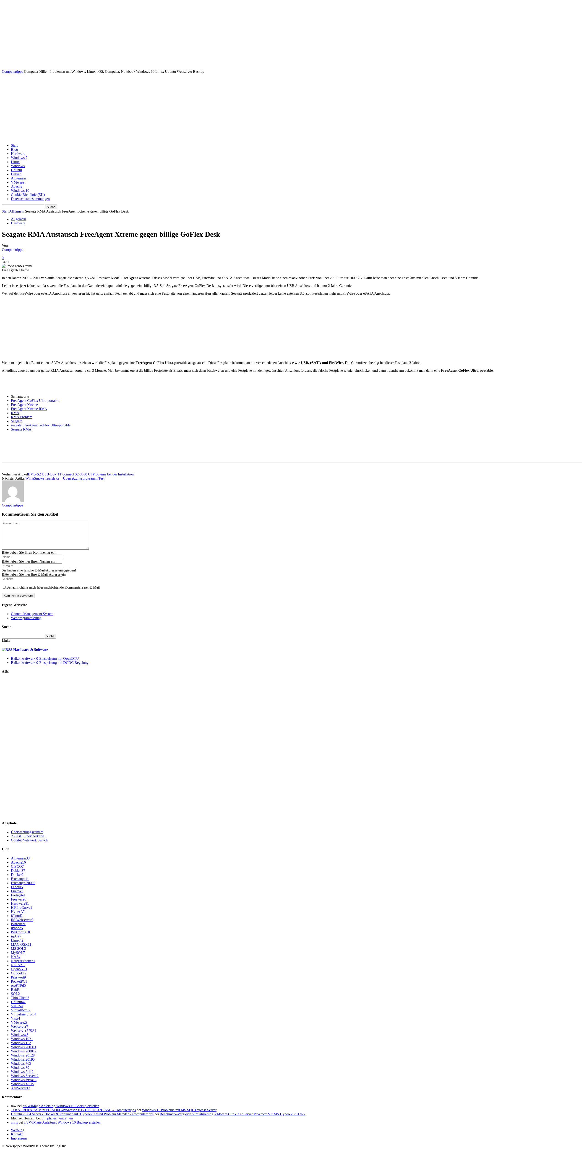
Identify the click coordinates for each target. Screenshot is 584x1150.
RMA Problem (21, 417)
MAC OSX (21, 944)
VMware (17, 182)
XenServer (20, 1088)
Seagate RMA (21, 429)
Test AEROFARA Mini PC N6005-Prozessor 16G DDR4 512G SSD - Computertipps (73, 1110)
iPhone (17, 928)
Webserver (19, 1026)
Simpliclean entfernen (57, 1118)
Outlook (18, 973)
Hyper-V (18, 912)
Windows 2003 (23, 1047)
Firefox (17, 891)
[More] (75, 453)
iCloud (17, 916)
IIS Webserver (22, 920)
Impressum (19, 1138)
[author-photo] (13, 501)
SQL (15, 994)
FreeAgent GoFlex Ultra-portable (35, 400)
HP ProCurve (21, 907)
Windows (18, 166)
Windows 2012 (23, 1055)
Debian (16, 174)
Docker (17, 875)
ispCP (16, 936)
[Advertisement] (292, 108)
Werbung (17, 1130)
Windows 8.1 (22, 1072)
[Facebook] (9, 452)
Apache (16, 186)
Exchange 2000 (23, 883)
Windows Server (25, 1076)
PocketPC (19, 981)
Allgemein (18, 178)
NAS (15, 957)
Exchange (20, 879)
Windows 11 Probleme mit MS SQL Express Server (179, 1110)
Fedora (17, 887)
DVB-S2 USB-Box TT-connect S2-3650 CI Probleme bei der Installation (81, 474)
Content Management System (32, 614)
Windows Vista (23, 1080)
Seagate (16, 421)
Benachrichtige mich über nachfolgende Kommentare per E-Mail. (53, 587)
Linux (15, 162)
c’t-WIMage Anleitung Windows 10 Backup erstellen (61, 1106)
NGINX (18, 965)
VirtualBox (21, 1010)
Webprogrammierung (26, 618)
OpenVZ (19, 969)
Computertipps (12, 250)
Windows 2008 (23, 1051)
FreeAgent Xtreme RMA (29, 409)
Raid (15, 990)
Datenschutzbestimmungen (30, 199)
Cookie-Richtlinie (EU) (28, 195)
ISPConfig (20, 932)
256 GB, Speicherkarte (27, 836)
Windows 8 (20, 1068)
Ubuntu (16, 170)
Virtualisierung (23, 1014)
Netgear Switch (23, 961)
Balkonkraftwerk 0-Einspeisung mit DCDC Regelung (50, 663)
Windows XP (22, 1084)
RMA (15, 413)
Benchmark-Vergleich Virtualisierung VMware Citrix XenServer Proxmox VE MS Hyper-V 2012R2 (232, 1114)
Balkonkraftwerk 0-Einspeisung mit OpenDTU (45, 658)
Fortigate (18, 895)
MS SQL (18, 948)
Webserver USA (23, 1031)
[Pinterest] (42, 452)
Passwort (18, 977)
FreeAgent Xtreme (24, 405)
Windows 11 (21, 1043)
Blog (14, 149)
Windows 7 (19, 158)
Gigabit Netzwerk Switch (29, 840)
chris (14, 1122)
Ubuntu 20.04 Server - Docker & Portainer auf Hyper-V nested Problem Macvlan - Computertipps (82, 1114)
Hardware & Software (30, 650)
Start (14, 145)
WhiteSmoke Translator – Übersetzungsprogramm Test (64, 478)
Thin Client (20, 998)
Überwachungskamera (27, 832)
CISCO (17, 866)
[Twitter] (25, 452)
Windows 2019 (23, 1059)
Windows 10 (20, 190)
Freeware (18, 899)
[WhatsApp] (58, 452)
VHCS (17, 1006)
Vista (15, 1018)
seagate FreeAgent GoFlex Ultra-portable (40, 425)
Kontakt (17, 1134)
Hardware (18, 154)
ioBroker (18, 924)
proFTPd (18, 985)
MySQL (18, 953)
